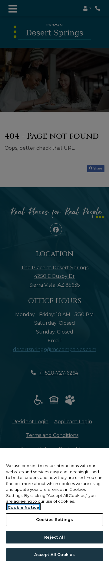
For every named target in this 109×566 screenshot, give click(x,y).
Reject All (54, 537)
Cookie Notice (23, 507)
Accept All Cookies (54, 554)
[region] (54, 507)
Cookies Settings (54, 519)
